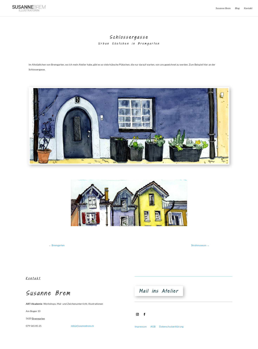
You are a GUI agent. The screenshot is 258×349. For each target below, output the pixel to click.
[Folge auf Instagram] (137, 314)
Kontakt (248, 8)
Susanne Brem (223, 8)
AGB (153, 326)
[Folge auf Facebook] (144, 314)
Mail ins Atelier (159, 291)
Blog (237, 8)
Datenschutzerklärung (171, 326)
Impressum (141, 326)
